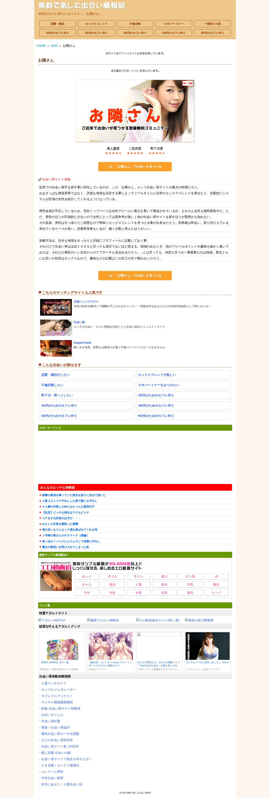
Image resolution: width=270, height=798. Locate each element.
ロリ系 (190, 576)
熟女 (113, 584)
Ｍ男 (138, 593)
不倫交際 (135, 23)
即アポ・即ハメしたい (57, 395)
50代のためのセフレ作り (59, 416)
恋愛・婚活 (57, 23)
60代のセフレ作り (212, 32)
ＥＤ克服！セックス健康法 (60, 765)
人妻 (138, 584)
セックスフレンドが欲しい (157, 375)
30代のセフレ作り (96, 32)
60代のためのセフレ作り (156, 416)
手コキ (112, 576)
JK (216, 576)
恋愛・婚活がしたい (55, 375)
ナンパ (216, 593)
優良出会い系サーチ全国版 (60, 734)
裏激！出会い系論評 (55, 727)
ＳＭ (87, 593)
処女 (164, 584)
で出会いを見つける (138, 166)
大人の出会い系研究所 (57, 740)
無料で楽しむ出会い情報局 (139, 792)
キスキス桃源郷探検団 (57, 702)
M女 (113, 593)
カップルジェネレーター (58, 689)
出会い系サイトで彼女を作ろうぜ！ (66, 759)
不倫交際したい (52, 385)
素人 (164, 576)
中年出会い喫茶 (52, 778)
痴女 (216, 584)
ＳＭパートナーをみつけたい (158, 385)
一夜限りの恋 (212, 23)
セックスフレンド (96, 23)
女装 (164, 593)
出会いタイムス (52, 715)
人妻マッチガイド (54, 683)
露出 (190, 593)
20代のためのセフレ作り (156, 395)
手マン (138, 576)
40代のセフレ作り (135, 32)
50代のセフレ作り (173, 32)
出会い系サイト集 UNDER (60, 746)
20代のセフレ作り (57, 32)
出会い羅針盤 (50, 721)
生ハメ (87, 576)
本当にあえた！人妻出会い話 (61, 784)
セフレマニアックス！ (57, 696)
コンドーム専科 (52, 772)
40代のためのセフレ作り (156, 405)
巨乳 (190, 584)
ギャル (87, 584)
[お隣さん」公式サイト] (135, 111)
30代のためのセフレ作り (59, 405)
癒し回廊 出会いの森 (56, 753)
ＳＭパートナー (173, 23)
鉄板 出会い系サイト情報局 (60, 708)
